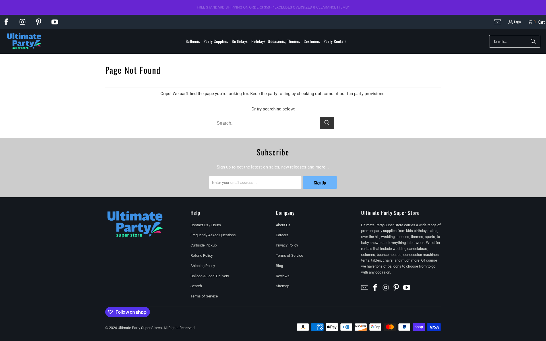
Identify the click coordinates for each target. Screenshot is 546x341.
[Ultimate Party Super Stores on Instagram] (22, 22)
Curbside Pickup (204, 245)
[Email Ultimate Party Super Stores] (497, 21)
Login (517, 21)
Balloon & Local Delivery (210, 276)
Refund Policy (202, 255)
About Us (283, 225)
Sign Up (320, 182)
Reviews (282, 276)
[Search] (533, 41)
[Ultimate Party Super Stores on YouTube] (55, 22)
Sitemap (282, 286)
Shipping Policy (203, 266)
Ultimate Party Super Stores (140, 328)
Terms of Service (204, 296)
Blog (279, 266)
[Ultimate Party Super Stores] (24, 41)
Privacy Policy (287, 245)
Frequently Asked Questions (213, 235)
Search (196, 286)
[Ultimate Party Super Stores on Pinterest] (38, 22)
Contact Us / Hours (206, 225)
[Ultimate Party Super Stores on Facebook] (6, 22)
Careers (282, 235)
